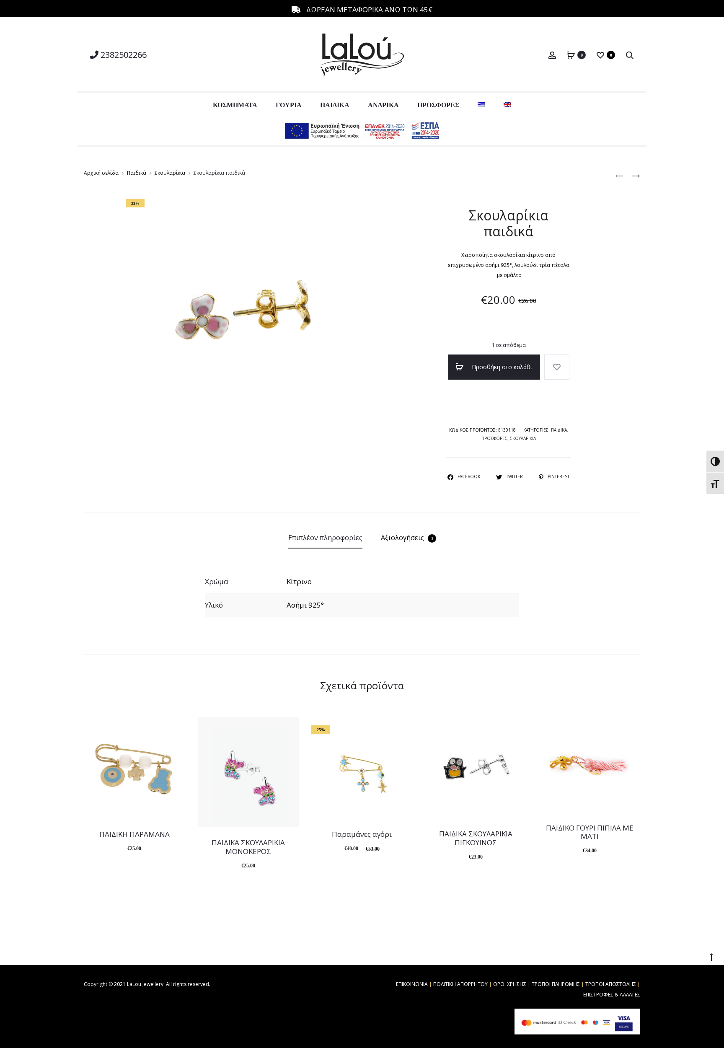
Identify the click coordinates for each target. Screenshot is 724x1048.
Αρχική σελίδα (101, 172)
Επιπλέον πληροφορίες (325, 537)
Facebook (469, 476)
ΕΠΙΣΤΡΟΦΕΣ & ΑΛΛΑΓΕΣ (611, 994)
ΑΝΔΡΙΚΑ (383, 105)
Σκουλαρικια (523, 438)
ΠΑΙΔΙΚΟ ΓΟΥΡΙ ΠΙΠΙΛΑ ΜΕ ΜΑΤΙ (590, 832)
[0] (571, 54)
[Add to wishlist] (556, 367)
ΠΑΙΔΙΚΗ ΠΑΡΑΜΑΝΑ (134, 834)
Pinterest (558, 476)
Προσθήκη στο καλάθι (501, 367)
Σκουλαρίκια (170, 172)
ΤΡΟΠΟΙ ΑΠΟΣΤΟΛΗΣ (610, 984)
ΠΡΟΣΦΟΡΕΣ (438, 105)
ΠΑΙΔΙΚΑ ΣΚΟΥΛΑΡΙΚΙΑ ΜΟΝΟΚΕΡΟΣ (248, 847)
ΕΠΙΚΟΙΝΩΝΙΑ (412, 984)
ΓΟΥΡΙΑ (289, 105)
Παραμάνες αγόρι (362, 834)
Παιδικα (559, 430)
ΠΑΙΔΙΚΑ (334, 105)
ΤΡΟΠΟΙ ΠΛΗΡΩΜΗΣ (556, 984)
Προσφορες (494, 438)
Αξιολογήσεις (407, 537)
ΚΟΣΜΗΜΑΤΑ (235, 105)
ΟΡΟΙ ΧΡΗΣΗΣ (509, 984)
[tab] (325, 537)
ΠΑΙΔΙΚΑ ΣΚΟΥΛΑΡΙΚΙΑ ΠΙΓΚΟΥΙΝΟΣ (475, 838)
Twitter (515, 476)
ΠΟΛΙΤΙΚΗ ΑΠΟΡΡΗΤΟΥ (460, 984)
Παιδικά (136, 172)
